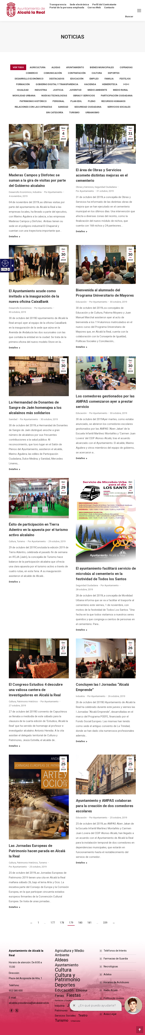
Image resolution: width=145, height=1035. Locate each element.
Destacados (56, 78)
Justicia (58, 90)
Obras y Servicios (84, 95)
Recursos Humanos (113, 101)
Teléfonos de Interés (115, 950)
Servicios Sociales (118, 107)
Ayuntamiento (75, 67)
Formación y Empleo (63, 1000)
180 (80, 922)
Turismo (74, 112)
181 (89, 922)
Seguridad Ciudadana (87, 107)
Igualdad (23, 90)
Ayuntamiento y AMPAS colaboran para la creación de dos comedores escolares (104, 805)
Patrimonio (61, 1010)
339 (105, 922)
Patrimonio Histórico (33, 101)
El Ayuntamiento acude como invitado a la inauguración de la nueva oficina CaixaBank (34, 296)
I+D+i (126, 84)
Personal (58, 101)
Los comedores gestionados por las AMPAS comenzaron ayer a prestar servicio (105, 401)
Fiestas (73, 995)
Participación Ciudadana (116, 95)
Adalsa (107, 974)
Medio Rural (120, 90)
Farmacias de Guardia (116, 958)
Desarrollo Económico (29, 78)
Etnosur (81, 990)
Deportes (113, 73)
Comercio (32, 73)
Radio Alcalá (110, 990)
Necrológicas (111, 966)
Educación (76, 78)
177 (53, 922)
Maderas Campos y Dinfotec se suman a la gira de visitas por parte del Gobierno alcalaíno (37, 180)
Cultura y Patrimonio (67, 977)
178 (62, 922)
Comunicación (53, 73)
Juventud (75, 90)
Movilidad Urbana (24, 95)
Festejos (125, 78)
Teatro (82, 1015)
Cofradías (126, 67)
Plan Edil (76, 101)
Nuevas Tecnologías (54, 95)
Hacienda (90, 84)
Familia (109, 78)
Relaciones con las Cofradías (33, 107)
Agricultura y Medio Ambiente (69, 953)
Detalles (13, 236)
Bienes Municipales (102, 67)
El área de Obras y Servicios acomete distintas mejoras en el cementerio (102, 175)
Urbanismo (92, 112)
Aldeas (55, 67)
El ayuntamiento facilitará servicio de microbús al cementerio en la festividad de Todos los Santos (106, 573)
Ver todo (18, 67)
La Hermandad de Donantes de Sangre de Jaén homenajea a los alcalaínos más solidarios (35, 407)
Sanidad (63, 107)
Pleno (91, 101)
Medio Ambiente (97, 90)
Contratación (77, 73)
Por (53, 192)
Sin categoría (54, 112)
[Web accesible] (4, 263)
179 (71, 922)
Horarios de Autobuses (116, 982)
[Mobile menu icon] (139, 10)
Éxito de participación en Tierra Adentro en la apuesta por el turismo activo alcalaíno (38, 529)
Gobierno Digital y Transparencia (57, 84)
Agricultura (37, 67)
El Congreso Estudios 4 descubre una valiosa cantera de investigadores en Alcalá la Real (36, 689)
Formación (23, 84)
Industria (41, 90)
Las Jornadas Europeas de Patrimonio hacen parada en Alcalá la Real (37, 851)
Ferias (59, 996)
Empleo (93, 78)
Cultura (97, 73)
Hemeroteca (109, 84)
